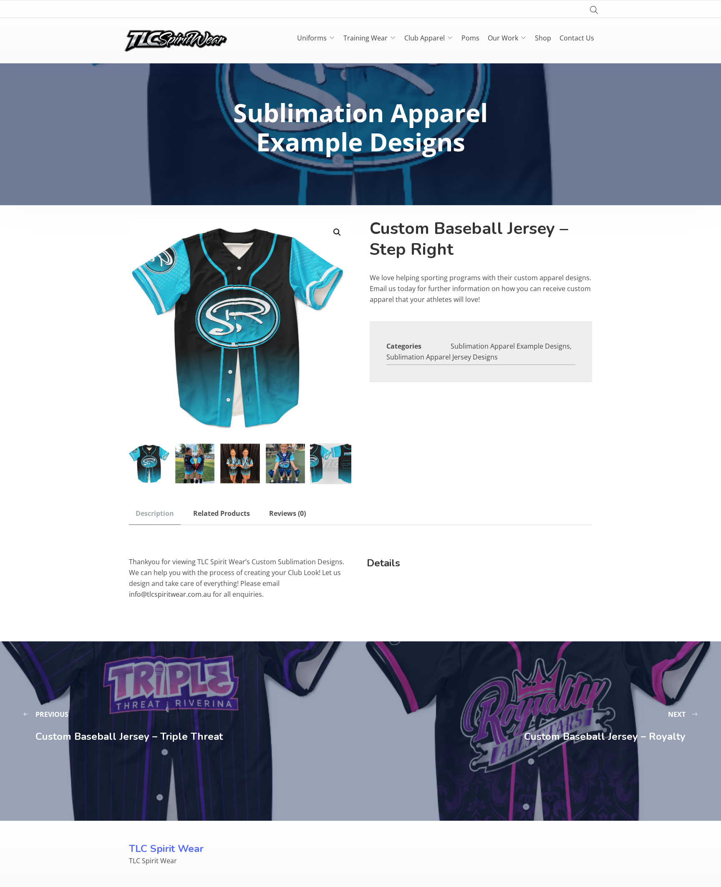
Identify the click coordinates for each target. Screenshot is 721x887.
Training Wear (365, 38)
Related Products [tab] (221, 513)
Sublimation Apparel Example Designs (510, 346)
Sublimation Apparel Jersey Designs (442, 357)
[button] (337, 232)
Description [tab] (155, 513)
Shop (543, 38)
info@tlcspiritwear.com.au (170, 594)
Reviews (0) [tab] (287, 513)
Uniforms (312, 38)
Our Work (503, 38)
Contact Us (577, 38)
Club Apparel (424, 38)
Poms (470, 38)
